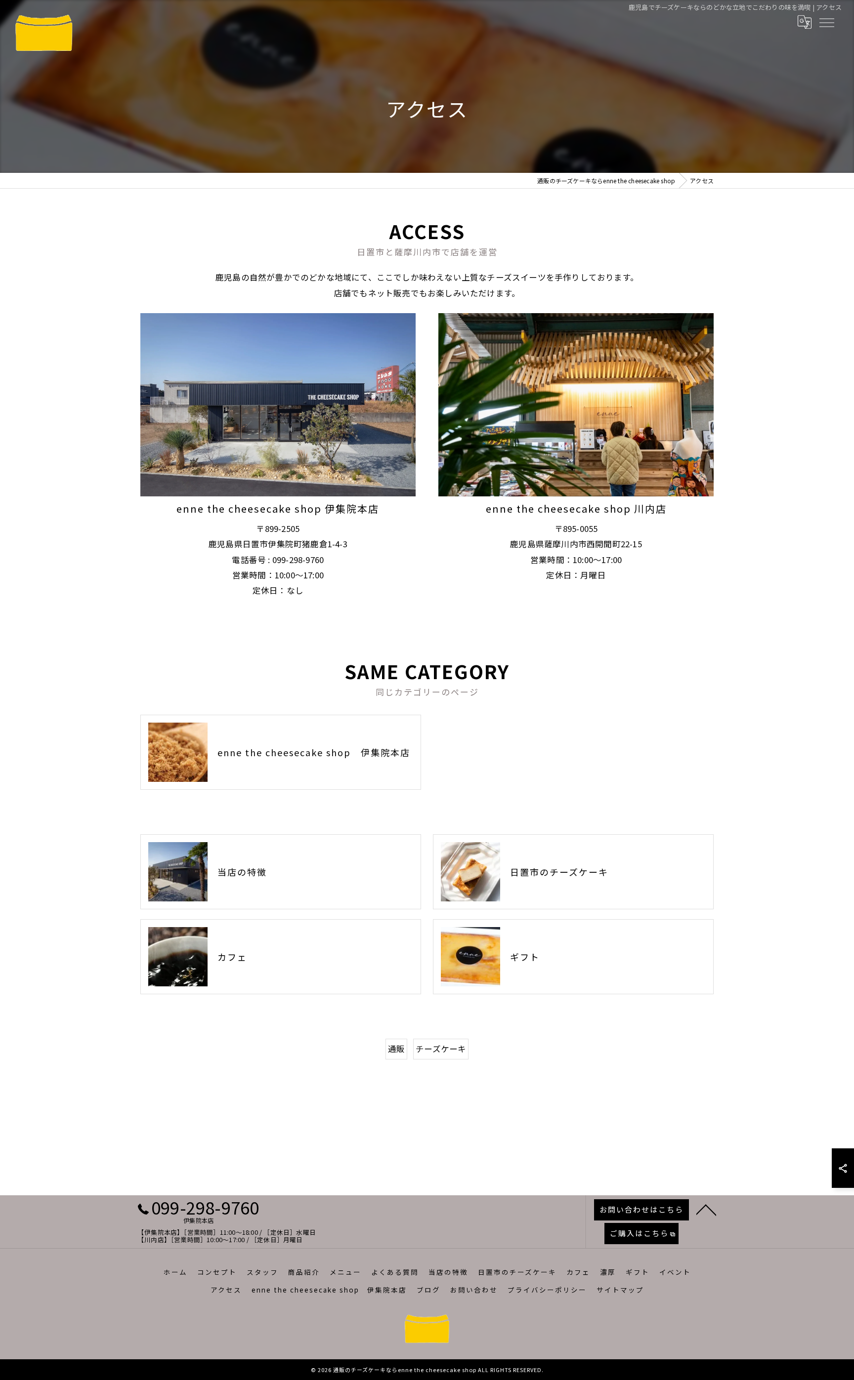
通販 (396, 1049)
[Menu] (826, 22)
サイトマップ (620, 1290)
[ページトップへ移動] (706, 1209)
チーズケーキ (441, 1049)
